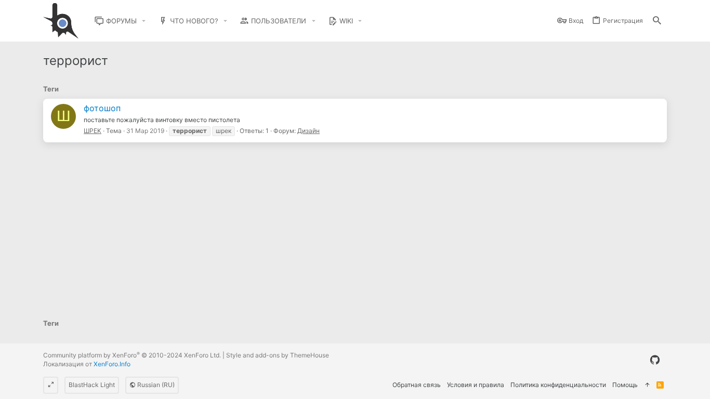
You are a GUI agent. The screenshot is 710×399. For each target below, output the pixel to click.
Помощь (625, 385)
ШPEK (92, 131)
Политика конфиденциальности (558, 385)
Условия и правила (475, 385)
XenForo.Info (112, 364)
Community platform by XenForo (132, 355)
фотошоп (102, 108)
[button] (144, 21)
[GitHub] (655, 360)
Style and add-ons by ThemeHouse (277, 355)
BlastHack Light (92, 385)
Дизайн (308, 131)
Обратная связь (416, 385)
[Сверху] (647, 385)
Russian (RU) (155, 385)
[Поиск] (657, 21)
